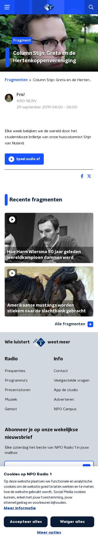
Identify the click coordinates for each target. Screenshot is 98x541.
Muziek (11, 399)
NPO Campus (65, 409)
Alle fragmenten (70, 324)
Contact (61, 371)
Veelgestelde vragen (71, 380)
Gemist (11, 409)
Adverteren (64, 399)
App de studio (66, 390)
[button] (7, 7)
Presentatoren (17, 390)
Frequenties (15, 371)
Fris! (21, 95)
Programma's (16, 380)
